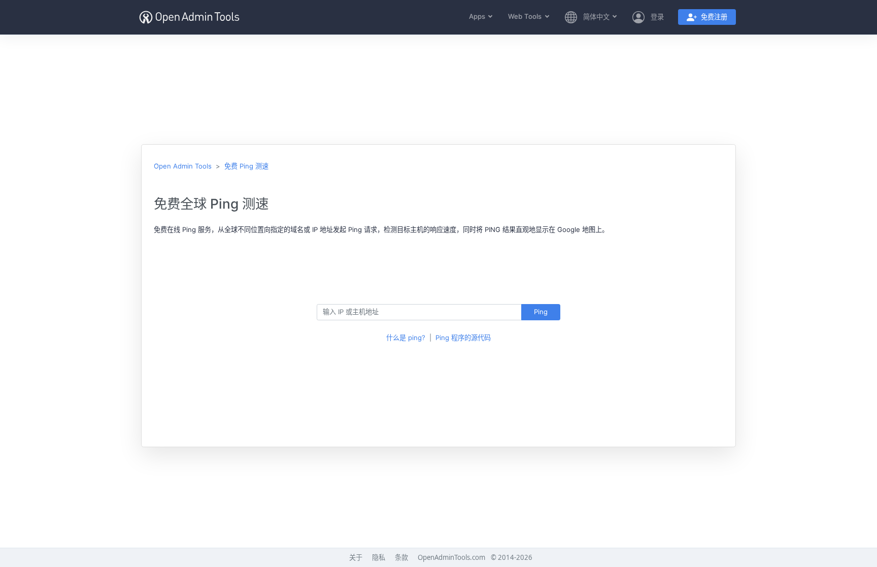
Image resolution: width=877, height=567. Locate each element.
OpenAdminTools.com (451, 557)
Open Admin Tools (183, 166)
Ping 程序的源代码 (463, 337)
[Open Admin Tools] (189, 17)
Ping (541, 312)
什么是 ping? (405, 337)
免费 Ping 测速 (246, 166)
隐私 (378, 557)
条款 (401, 557)
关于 (355, 557)
